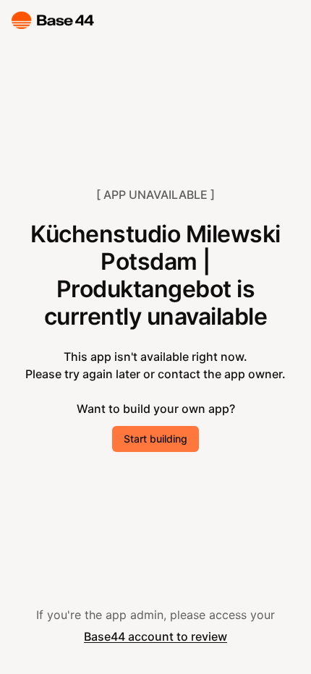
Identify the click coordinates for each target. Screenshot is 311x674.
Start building (155, 438)
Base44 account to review (155, 636)
